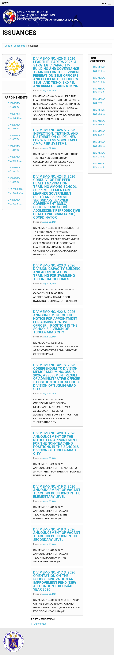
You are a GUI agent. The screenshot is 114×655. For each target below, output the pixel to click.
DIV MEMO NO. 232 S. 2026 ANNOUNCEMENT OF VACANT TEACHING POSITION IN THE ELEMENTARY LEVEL (101, 144)
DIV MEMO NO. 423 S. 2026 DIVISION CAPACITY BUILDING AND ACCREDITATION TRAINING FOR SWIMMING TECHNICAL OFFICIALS (57, 272)
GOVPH (5, 3)
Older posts (38, 623)
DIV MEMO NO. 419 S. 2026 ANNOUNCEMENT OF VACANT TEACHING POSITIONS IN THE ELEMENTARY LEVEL (56, 491)
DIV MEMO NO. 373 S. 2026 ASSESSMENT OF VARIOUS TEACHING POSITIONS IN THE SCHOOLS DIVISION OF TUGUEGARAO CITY (101, 101)
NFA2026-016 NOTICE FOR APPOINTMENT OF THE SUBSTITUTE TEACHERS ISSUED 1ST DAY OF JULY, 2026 (16, 191)
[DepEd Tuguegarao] (43, 16)
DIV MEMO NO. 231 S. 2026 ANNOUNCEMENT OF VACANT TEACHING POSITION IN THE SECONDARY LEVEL (101, 154)
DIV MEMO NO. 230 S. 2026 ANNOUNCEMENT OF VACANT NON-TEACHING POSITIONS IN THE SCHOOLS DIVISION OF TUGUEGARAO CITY (101, 165)
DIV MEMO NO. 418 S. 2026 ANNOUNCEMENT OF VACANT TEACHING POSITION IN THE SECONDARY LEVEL (56, 534)
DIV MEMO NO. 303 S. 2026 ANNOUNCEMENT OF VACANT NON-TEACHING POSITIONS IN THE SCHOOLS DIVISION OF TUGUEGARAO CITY (101, 122)
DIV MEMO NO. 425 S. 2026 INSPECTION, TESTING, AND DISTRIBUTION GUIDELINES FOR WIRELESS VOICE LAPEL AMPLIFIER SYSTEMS (55, 137)
